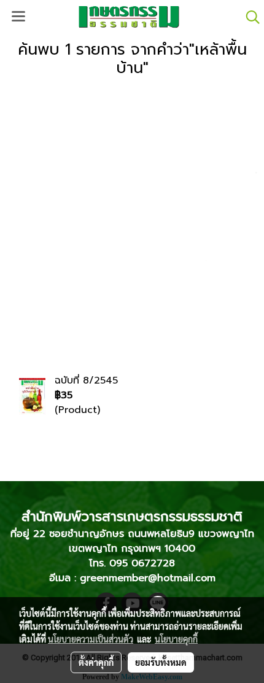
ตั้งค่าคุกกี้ (96, 662)
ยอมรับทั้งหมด (161, 662)
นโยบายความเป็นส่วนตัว (90, 638)
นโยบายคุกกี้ (176, 638)
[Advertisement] (132, 220)
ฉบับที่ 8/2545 (86, 380)
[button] (248, 17)
